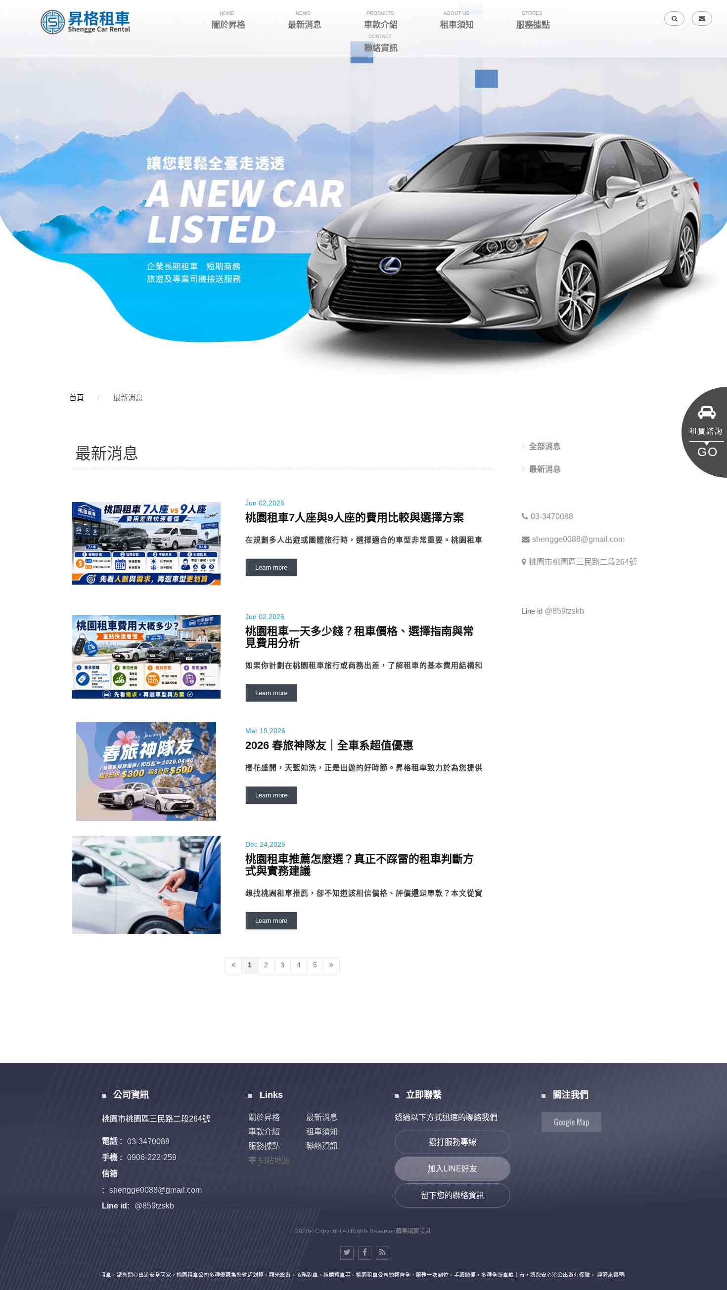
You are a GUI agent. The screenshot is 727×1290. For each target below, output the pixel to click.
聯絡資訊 (322, 1146)
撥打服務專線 (452, 1142)
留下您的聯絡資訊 (452, 1195)
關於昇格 (264, 1117)
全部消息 (545, 446)
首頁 (76, 397)
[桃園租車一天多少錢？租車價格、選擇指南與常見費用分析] (282, 657)
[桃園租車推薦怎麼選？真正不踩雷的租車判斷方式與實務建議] (282, 885)
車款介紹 (264, 1131)
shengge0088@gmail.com (578, 539)
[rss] (382, 1253)
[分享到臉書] (364, 1253)
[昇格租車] (86, 22)
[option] (363, 193)
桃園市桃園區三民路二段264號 (583, 562)
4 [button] (17, 150)
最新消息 (128, 397)
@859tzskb (564, 611)
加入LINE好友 (452, 1169)
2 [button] (17, 124)
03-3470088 (552, 516)
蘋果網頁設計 (413, 1231)
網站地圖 (274, 1160)
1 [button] (17, 111)
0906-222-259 (152, 1157)
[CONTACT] (702, 18)
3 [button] (17, 137)
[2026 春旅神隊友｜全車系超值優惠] (282, 771)
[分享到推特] (347, 1253)
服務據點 (264, 1146)
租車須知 (322, 1131)
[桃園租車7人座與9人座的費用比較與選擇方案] (282, 543)
